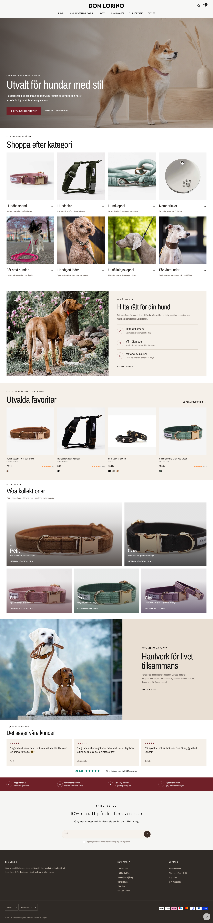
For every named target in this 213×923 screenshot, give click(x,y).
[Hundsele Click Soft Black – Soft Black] (81, 431)
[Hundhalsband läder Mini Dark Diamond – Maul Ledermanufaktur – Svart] (132, 431)
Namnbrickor (117, 13)
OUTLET (151, 13)
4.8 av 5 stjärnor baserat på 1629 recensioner (122, 771)
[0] (204, 5)
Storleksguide (123, 881)
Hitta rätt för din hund (59, 110)
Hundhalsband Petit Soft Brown (20, 458)
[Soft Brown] (8, 471)
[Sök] (199, 5)
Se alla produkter (194, 402)
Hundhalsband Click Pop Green (173, 458)
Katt (102, 13)
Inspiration (173, 877)
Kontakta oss (123, 868)
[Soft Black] (59, 471)
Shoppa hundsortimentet (24, 111)
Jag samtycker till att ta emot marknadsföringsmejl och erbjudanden (108, 842)
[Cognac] (118, 471)
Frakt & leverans (124, 872)
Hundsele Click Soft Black (68, 458)
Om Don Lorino (124, 890)
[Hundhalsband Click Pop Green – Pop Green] (182, 431)
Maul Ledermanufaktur (82, 13)
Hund (60, 13)
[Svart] (109, 471)
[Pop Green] (160, 471)
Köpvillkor (121, 886)
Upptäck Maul (151, 689)
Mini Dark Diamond (117, 458)
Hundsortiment (175, 868)
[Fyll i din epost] (147, 834)
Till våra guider (126, 366)
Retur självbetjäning (125, 877)
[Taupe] (113, 471)
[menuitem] (62, 13)
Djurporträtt (136, 13)
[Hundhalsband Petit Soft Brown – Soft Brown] (30, 431)
